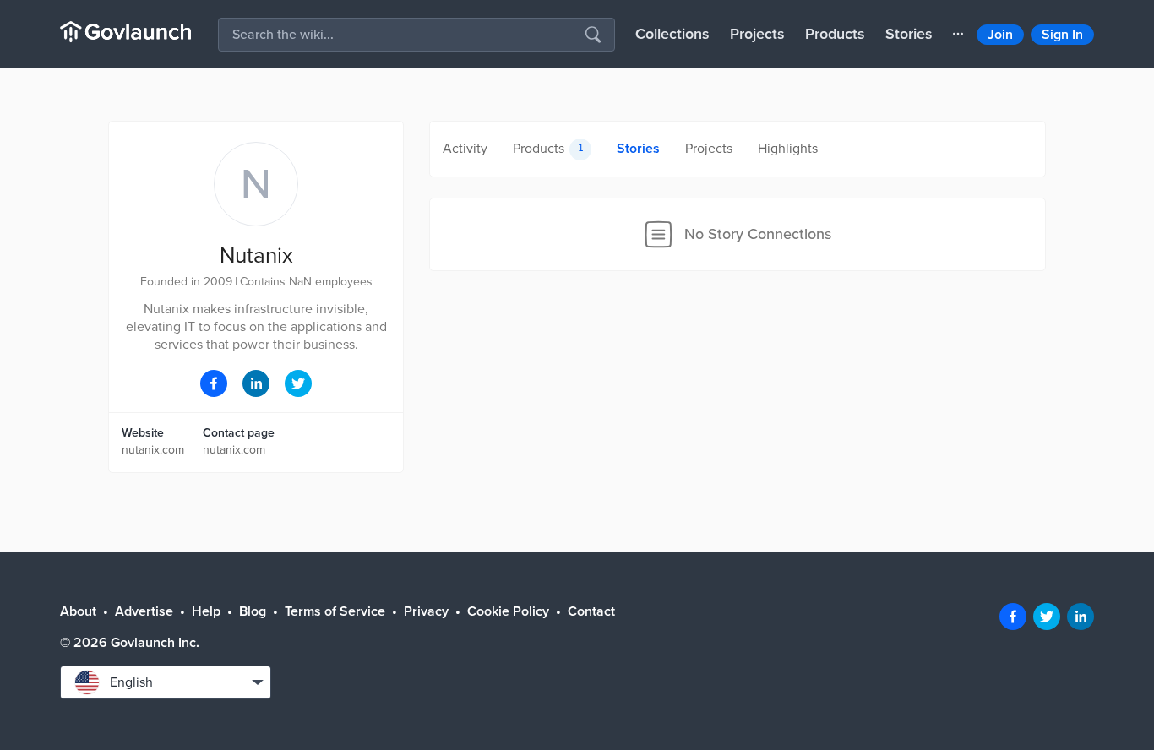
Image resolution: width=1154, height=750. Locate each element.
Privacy (426, 611)
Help (206, 611)
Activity (465, 148)
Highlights (788, 148)
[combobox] (165, 682)
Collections (672, 33)
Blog (252, 611)
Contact (591, 611)
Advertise (144, 611)
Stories (909, 33)
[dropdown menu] (958, 33)
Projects (757, 33)
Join (1000, 34)
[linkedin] (1080, 616)
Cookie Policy (508, 611)
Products (835, 33)
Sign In (1062, 34)
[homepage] (125, 31)
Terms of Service (335, 611)
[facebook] (1012, 616)
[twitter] (1046, 616)
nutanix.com (153, 450)
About (78, 611)
